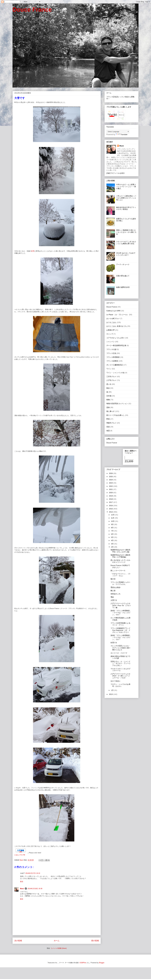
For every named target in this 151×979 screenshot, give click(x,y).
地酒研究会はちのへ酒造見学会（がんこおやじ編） (120, 551)
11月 (113, 518)
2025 (111, 476)
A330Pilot (83, 963)
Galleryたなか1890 (113, 311)
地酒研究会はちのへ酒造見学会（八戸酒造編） (120, 556)
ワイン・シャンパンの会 (115, 373)
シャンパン (110, 342)
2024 (111, 480)
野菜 (108, 419)
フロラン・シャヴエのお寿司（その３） (120, 685)
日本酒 (108, 396)
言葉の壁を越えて (122, 276)
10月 (113, 521)
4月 (112, 540)
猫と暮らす (110, 411)
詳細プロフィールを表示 (115, 173)
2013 (111, 694)
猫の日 (113, 579)
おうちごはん (111, 322)
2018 (111, 499)
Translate (123, 134)
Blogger (101, 963)
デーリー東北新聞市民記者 (116, 345)
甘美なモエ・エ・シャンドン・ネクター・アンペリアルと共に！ (120, 663)
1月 (112, 690)
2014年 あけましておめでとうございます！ (125, 254)
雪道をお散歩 (115, 587)
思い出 (108, 384)
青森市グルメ (111, 423)
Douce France (32, 9)
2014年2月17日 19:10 (32, 873)
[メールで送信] (40, 860)
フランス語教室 (112, 361)
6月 (112, 534)
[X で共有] (44, 860)
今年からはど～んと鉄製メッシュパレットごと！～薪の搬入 (126, 186)
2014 (111, 512)
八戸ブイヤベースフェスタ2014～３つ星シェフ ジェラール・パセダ (120, 676)
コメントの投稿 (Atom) (59, 948)
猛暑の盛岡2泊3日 (123, 287)
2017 (111, 502)
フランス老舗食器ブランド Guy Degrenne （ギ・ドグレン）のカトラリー (120, 630)
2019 (111, 496)
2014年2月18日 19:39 (35, 888)
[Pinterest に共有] (49, 860)
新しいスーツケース (118, 570)
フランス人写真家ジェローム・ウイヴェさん (120, 583)
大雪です (114, 600)
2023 (111, 483)
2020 (111, 493)
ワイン (108, 369)
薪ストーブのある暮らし (115, 415)
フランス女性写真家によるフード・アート (120, 624)
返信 (21, 881)
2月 (112, 547)
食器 (108, 431)
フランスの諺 (111, 349)
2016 (111, 505)
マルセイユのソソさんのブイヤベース (120, 670)
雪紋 (112, 597)
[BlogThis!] (42, 860)
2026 (111, 473)
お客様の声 (110, 330)
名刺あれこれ (115, 594)
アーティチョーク (122, 264)
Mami (22, 888)
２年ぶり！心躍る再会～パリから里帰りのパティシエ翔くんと (126, 198)
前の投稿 (95, 941)
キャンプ (109, 334)
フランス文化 (111, 353)
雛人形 (113, 591)
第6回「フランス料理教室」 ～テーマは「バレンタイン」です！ (121, 613)
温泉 (108, 407)
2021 (111, 489)
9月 (112, 524)
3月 (112, 544)
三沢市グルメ (111, 376)
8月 (112, 528)
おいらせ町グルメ (113, 318)
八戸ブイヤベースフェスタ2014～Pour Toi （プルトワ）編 (121, 605)
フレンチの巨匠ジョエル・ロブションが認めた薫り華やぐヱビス (120, 648)
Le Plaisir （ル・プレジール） (117, 315)
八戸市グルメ (111, 380)
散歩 (108, 388)
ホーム (56, 941)
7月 (112, 531)
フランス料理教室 (113, 357)
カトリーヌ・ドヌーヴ (119, 653)
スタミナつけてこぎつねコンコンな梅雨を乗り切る (126, 243)
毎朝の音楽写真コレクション (117, 403)
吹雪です (114, 643)
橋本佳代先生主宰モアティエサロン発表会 (126, 208)
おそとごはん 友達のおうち (116, 326)
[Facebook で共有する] (46, 860)
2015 (111, 509)
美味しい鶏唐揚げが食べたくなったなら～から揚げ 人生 (126, 232)
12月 (113, 515)
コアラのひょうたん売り (115, 338)
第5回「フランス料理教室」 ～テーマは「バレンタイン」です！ (121, 637)
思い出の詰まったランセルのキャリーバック (120, 561)
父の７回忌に (115, 681)
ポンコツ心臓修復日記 (114, 365)
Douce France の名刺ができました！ (120, 566)
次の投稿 (18, 941)
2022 (111, 486)
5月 (112, 537)
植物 (108, 400)
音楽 (108, 427)
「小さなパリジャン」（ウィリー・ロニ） (120, 575)
